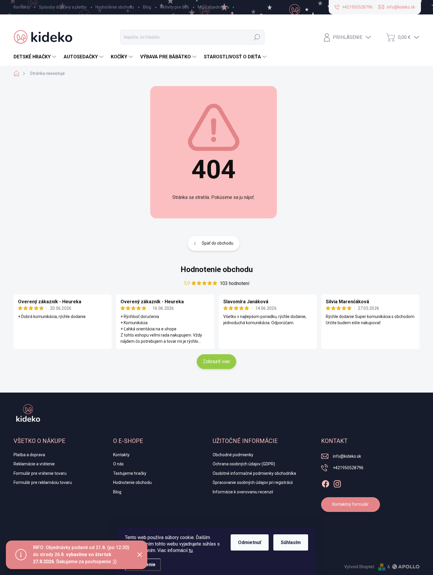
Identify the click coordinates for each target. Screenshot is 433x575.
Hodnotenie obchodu (114, 7)
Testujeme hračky (129, 473)
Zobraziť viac (216, 361)
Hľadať (257, 37)
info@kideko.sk (347, 456)
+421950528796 (348, 467)
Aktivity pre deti (174, 7)
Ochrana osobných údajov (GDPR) (244, 464)
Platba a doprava (29, 454)
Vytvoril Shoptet (359, 566)
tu (191, 550)
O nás (118, 464)
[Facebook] (325, 482)
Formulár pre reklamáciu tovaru (43, 482)
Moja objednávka (213, 7)
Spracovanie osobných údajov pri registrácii (253, 482)
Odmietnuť (249, 542)
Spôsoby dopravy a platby (63, 7)
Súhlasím (291, 542)
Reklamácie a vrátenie (34, 464)
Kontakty (22, 7)
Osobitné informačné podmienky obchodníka (254, 473)
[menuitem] (36, 57)
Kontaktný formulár (350, 504)
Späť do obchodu (217, 243)
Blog (147, 7)
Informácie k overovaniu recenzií (243, 492)
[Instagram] (337, 482)
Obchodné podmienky (233, 454)
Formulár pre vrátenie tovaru (40, 473)
